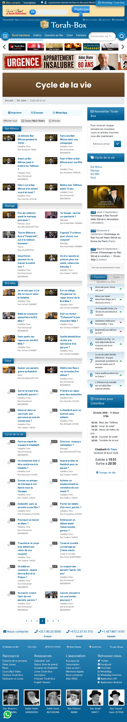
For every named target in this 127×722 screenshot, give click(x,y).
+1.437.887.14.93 (113, 631)
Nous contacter (17, 631)
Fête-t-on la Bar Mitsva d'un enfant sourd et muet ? (28, 189)
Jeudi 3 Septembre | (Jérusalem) (105, 217)
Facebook (105, 664)
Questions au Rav (106, 281)
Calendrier (106, 20)
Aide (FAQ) (71, 678)
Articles (56, 120)
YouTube (105, 668)
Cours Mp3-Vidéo (35, 120)
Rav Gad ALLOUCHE (27, 199)
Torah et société (67, 554)
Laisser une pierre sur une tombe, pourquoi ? (70, 596)
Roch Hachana (21, 35)
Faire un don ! (73, 668)
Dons (70, 35)
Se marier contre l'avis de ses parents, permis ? (27, 596)
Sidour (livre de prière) (46, 664)
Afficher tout (10, 120)
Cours (116, 277)
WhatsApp (106, 671)
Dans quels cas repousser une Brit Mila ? (28, 340)
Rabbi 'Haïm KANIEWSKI (31, 710)
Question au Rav (54, 35)
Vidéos (37, 35)
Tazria (20, 247)
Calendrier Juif (42, 661)
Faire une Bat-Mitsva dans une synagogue (69, 139)
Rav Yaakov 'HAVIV (69, 273)
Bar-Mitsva (12, 128)
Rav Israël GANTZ (95, 710)
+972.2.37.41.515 (81, 631)
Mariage (10, 205)
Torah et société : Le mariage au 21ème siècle (69, 547)
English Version (42, 682)
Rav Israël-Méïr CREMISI (71, 223)
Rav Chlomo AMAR (74, 710)
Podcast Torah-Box (44, 678)
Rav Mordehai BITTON (28, 227)
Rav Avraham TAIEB (27, 149)
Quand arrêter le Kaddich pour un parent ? (69, 464)
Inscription (29, 2)
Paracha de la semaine (14, 661)
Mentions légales (75, 671)
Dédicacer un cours (12, 678)
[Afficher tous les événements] (42, 2)
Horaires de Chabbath (46, 668)
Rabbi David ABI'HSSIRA (53, 710)
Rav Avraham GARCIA (70, 172)
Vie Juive (21, 100)
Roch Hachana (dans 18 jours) (35, 20)
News (5, 668)
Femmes (81, 35)
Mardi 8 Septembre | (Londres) (106, 254)
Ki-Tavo (112, 449)
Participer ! (82, 12)
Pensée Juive (24, 223)
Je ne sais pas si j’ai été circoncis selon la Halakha (28, 294)
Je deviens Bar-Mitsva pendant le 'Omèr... (27, 139)
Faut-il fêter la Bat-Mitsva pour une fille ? (71, 162)
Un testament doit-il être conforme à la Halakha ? (29, 464)
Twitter (104, 661)
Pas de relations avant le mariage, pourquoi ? (27, 216)
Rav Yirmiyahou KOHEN (29, 514)
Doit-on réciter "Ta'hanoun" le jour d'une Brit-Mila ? (70, 317)
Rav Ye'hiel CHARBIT (27, 304)
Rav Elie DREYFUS (26, 250)
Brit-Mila (10, 283)
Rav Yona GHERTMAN (70, 557)
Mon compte (12, 2)
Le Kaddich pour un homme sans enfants (70, 414)
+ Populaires (98, 277)
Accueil (9, 100)
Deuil (8, 360)
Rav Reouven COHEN (27, 474)
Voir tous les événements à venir (106, 267)
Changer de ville (107, 472)
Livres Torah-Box (43, 671)
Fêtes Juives (9, 664)
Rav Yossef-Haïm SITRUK (116, 710)
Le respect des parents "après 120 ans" (70, 570)
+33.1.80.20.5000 (49, 631)
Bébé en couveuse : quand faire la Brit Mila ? (28, 317)
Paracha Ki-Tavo (11, 20)
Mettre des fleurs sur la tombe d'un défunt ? (69, 371)
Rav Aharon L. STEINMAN (10, 710)
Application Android (111, 682)
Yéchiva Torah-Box (12, 675)
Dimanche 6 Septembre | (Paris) (106, 236)
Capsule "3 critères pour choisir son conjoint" (70, 236)
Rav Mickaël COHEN (69, 424)
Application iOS (108, 678)
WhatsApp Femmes (111, 675)
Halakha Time (24, 146)
